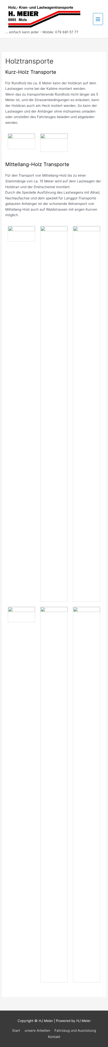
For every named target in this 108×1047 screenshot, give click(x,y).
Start (16, 1030)
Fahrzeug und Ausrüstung (75, 1030)
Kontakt (54, 1037)
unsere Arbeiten (37, 1030)
